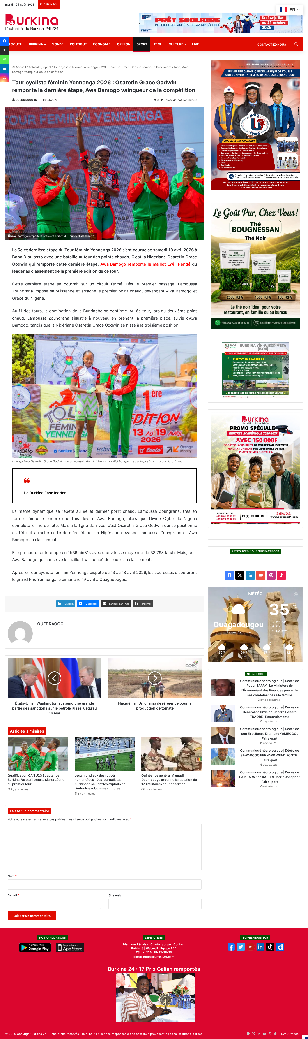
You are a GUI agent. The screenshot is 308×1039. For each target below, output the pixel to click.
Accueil (15, 44)
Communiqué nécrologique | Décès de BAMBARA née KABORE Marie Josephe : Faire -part (269, 777)
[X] (4, 50)
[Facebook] (4, 41)
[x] (241, 949)
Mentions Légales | (136, 944)
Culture (176, 44)
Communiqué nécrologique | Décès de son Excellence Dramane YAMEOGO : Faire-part (269, 733)
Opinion (123, 44)
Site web (114, 895)
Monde (58, 44)
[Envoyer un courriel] (35, 100)
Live (195, 44)
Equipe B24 (168, 948)
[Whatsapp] (4, 59)
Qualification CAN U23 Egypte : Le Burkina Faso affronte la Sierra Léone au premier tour (36, 779)
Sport (142, 44)
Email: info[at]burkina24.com (153, 956)
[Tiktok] (270, 949)
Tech (158, 44)
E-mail (13, 895)
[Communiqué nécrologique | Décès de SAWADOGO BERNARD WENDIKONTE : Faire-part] (223, 756)
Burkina (36, 44)
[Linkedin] (4, 68)
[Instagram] (4, 77)
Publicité (137, 948)
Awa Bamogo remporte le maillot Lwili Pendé (145, 264)
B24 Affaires (290, 1034)
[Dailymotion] (280, 949)
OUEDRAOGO (24, 100)
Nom (12, 876)
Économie (102, 44)
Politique (78, 44)
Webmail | (153, 948)
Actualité (34, 67)
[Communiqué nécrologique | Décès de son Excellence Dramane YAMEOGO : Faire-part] (223, 735)
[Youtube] (251, 949)
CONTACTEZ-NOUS (271, 44)
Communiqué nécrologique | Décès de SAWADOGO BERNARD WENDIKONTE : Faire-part (269, 755)
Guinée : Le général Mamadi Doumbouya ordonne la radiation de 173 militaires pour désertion (169, 779)
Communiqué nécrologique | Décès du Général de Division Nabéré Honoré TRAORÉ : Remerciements (269, 712)
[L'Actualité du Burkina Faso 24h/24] (32, 22)
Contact (179, 944)
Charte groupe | (161, 944)
